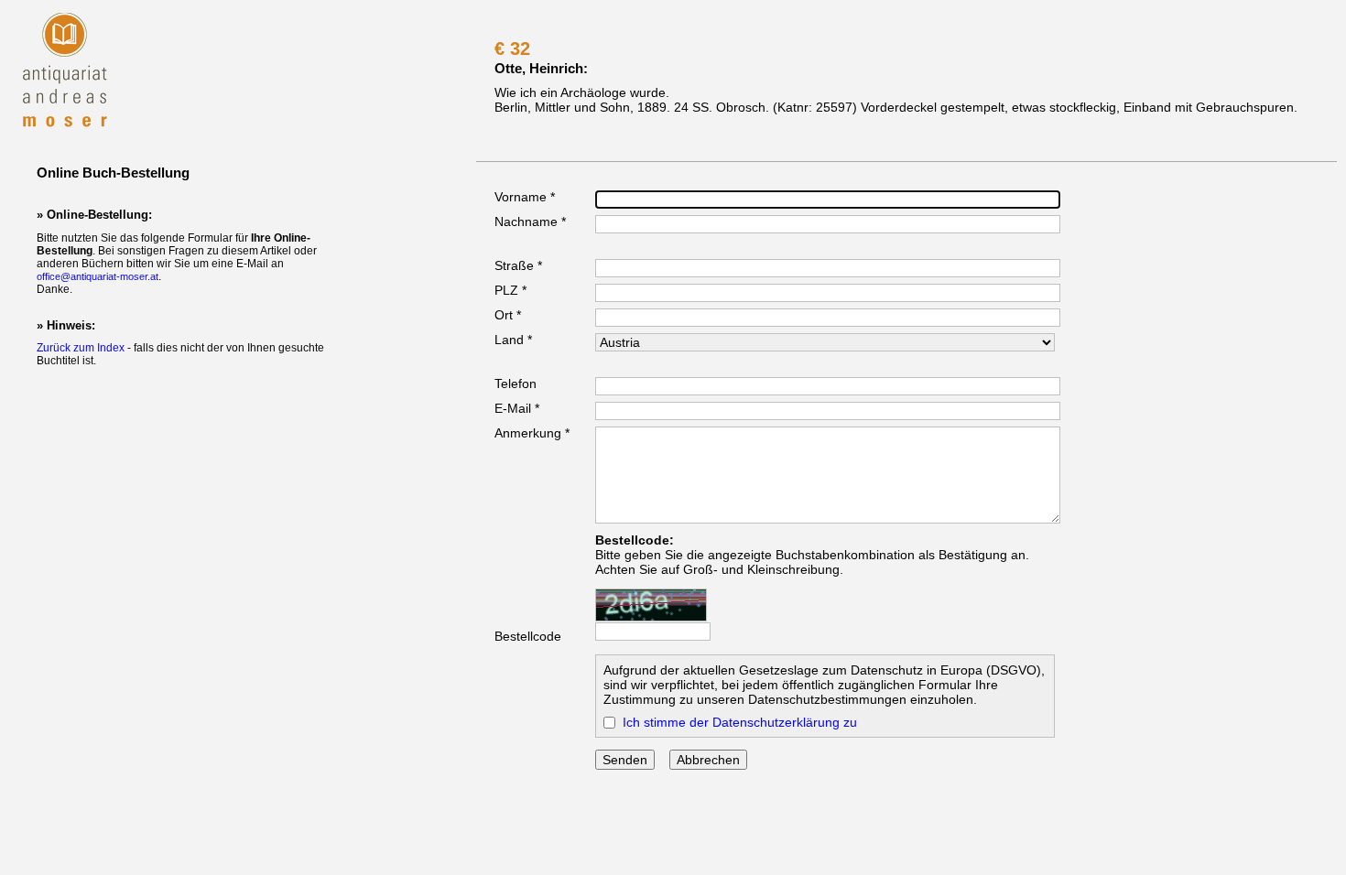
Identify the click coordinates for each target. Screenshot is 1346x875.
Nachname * (530, 221)
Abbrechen (708, 759)
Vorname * (524, 196)
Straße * (518, 265)
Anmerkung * (532, 433)
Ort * (507, 315)
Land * (513, 339)
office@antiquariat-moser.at (97, 276)
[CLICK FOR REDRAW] (651, 605)
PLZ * (510, 290)
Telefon (515, 383)
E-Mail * (516, 408)
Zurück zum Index (81, 347)
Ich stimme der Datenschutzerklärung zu (740, 722)
